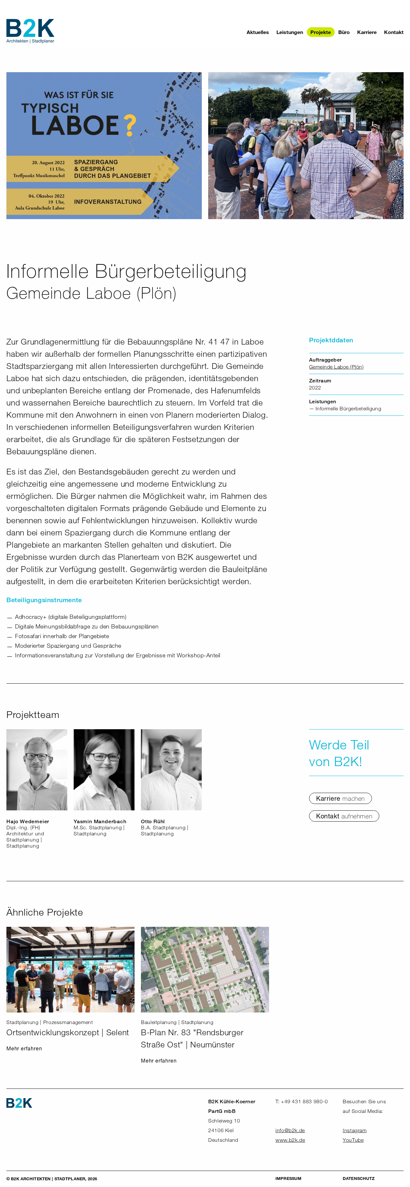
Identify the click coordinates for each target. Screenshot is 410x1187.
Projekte (320, 32)
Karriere (367, 32)
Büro (344, 32)
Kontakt (394, 32)
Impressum (288, 1178)
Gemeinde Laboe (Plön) (336, 367)
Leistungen (289, 32)
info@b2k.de (290, 1130)
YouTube (353, 1140)
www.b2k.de (290, 1140)
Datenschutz (358, 1178)
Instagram (355, 1130)
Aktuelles (258, 32)
